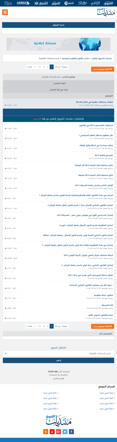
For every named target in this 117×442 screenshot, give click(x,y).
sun (106, 128)
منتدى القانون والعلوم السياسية (75, 58)
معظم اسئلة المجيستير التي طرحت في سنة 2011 (90, 275)
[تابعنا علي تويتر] (64, 431)
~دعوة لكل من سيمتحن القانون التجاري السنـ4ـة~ (91, 285)
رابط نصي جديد (106, 393)
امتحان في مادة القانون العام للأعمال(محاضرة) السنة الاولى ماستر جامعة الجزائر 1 (76, 195)
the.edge (104, 288)
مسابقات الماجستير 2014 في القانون (96, 125)
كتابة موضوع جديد (102, 69)
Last (29, 67)
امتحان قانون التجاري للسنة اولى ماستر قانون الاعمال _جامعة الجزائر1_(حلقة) (78, 235)
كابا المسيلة (107, 305)
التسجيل (37, 119)
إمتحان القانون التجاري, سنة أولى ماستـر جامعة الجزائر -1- (87, 265)
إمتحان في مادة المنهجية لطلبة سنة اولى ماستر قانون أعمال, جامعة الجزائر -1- (77, 245)
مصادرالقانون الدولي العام (100, 315)
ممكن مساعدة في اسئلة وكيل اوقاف (96, 145)
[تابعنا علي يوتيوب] (52, 431)
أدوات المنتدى (59, 83)
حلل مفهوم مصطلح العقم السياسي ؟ (96, 135)
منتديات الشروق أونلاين (102, 58)
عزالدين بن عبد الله (101, 105)
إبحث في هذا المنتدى (58, 89)
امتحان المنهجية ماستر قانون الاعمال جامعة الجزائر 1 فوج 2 (86, 225)
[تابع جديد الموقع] (45, 431)
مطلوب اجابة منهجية (103, 295)
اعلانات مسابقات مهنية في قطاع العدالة (94, 102)
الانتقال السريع (58, 347)
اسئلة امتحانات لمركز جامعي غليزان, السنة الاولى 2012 (88, 255)
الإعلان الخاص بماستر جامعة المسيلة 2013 (94, 185)
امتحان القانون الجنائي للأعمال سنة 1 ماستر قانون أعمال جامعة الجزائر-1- (80, 205)
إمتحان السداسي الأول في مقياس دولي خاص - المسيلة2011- (85, 215)
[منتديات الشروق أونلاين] (106, 16)
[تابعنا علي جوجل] (58, 431)
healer (105, 168)
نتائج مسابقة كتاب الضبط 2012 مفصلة (95, 175)
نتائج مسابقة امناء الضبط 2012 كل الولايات (93, 165)
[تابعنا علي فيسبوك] (71, 431)
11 (39, 67)
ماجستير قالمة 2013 (104, 155)
